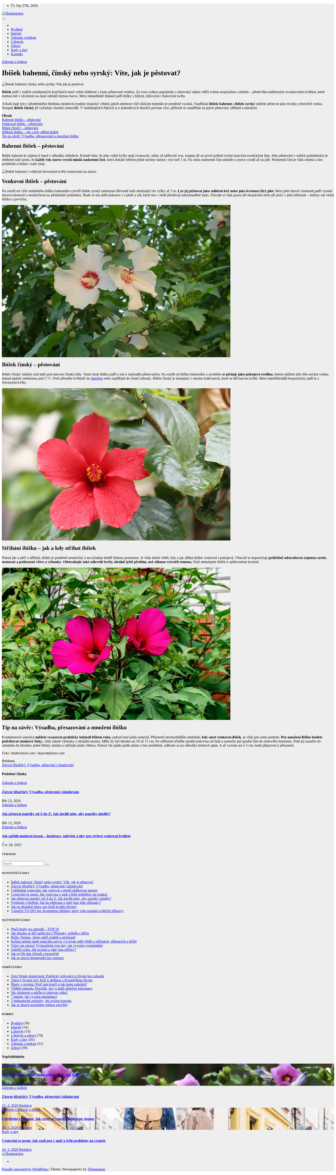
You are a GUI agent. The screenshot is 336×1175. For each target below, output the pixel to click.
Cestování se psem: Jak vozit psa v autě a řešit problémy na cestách (59, 894)
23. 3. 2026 (10, 1105)
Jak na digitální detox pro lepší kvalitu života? (44, 907)
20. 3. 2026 (10, 1128)
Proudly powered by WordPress (25, 1169)
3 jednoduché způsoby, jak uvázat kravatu (41, 1001)
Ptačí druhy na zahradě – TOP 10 (35, 929)
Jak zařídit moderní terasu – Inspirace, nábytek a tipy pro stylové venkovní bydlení (66, 836)
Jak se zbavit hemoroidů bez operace (37, 958)
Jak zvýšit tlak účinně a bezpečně (35, 954)
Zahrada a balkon (23, 37)
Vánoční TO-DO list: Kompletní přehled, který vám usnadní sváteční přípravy (67, 911)
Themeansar (96, 1169)
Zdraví (16, 46)
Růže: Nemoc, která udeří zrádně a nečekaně (43, 937)
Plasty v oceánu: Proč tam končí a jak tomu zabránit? (49, 984)
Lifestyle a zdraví (23, 1035)
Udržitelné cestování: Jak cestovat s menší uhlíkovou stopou (54, 890)
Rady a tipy (19, 50)
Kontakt (17, 54)
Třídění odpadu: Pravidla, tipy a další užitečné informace (51, 988)
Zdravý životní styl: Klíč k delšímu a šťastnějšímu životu (51, 980)
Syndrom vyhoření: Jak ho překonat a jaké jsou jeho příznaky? (56, 903)
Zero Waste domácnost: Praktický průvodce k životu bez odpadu (57, 976)
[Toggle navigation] (3, 18)
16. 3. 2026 (10, 1149)
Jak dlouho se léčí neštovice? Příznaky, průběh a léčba (50, 933)
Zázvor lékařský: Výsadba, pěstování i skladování (38, 765)
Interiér (16, 33)
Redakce (25, 1084)
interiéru (97, 378)
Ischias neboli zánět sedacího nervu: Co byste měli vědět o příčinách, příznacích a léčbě (74, 941)
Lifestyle (17, 42)
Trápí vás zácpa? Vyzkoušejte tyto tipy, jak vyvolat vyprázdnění (57, 945)
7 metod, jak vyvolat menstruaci (34, 997)
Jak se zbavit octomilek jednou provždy (39, 1005)
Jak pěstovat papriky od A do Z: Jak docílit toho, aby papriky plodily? (56, 814)
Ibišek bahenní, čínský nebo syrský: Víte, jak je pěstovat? (52, 882)
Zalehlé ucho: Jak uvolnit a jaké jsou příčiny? (43, 950)
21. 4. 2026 (10, 1084)
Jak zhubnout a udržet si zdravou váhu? (39, 992)
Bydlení (16, 29)
